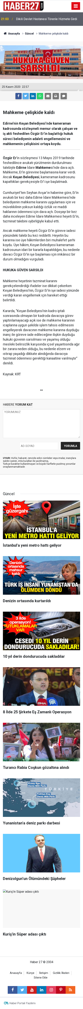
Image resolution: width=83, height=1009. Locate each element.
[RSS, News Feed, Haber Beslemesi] (70, 990)
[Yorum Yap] (64, 96)
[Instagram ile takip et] (51, 990)
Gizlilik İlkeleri (61, 973)
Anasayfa (16, 973)
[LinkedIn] (33, 96)
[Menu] (75, 6)
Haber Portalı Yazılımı (22, 1003)
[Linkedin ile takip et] (41, 990)
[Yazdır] (56, 96)
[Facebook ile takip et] (12, 990)
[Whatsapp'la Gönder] (40, 96)
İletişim (43, 973)
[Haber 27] (23, 6)
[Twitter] (26, 96)
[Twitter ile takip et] (22, 990)
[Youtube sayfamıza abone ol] (32, 990)
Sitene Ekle (40, 977)
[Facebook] (18, 96)
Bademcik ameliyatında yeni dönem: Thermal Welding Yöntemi (46, 19)
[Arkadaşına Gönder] (48, 96)
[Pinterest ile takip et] (61, 990)
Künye (30, 973)
